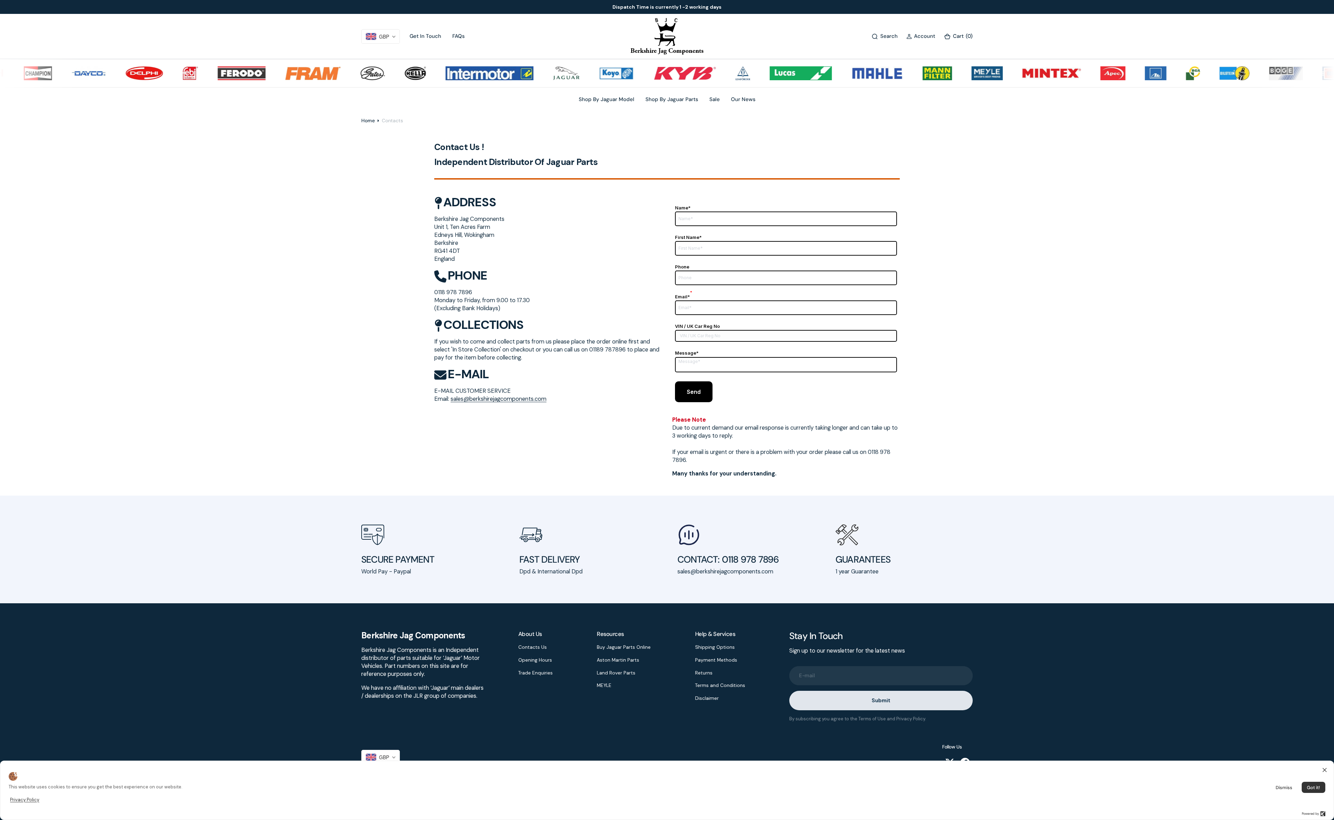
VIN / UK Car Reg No (697, 326)
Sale (714, 99)
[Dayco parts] (62, 73)
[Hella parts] (389, 73)
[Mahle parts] (851, 73)
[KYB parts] (658, 73)
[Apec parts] (1086, 73)
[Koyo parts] (590, 73)
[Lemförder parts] (716, 73)
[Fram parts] (286, 73)
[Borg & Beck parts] (1312, 73)
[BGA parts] (1167, 73)
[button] (920, 36)
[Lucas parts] (774, 73)
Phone (682, 267)
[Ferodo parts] (215, 73)
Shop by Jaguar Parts (671, 99)
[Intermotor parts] (463, 73)
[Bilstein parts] (1208, 73)
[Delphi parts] (118, 73)
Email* (683, 296)
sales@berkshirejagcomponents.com (498, 399)
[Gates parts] (346, 73)
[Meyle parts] (960, 73)
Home (368, 120)
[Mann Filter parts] (911, 73)
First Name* (688, 237)
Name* (683, 207)
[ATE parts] (1129, 73)
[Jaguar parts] (539, 73)
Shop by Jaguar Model (606, 99)
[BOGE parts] (1259, 73)
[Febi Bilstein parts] (164, 73)
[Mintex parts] (1025, 73)
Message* (687, 353)
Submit (881, 700)
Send (694, 391)
